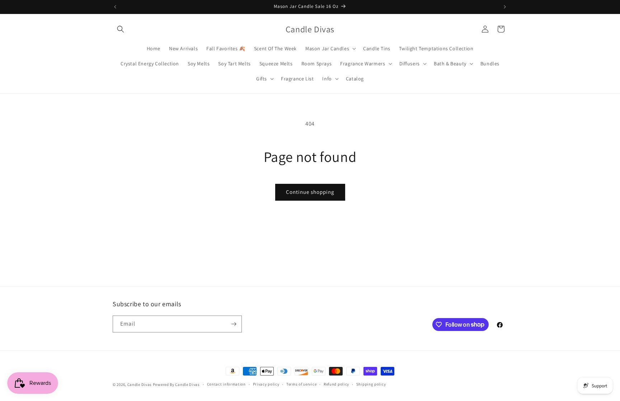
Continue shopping (310, 191)
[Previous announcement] (115, 7)
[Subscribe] (233, 324)
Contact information (226, 384)
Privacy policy (266, 384)
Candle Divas (139, 384)
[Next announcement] (505, 7)
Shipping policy (371, 384)
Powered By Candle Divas (176, 384)
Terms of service (301, 384)
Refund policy (336, 384)
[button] (120, 29)
